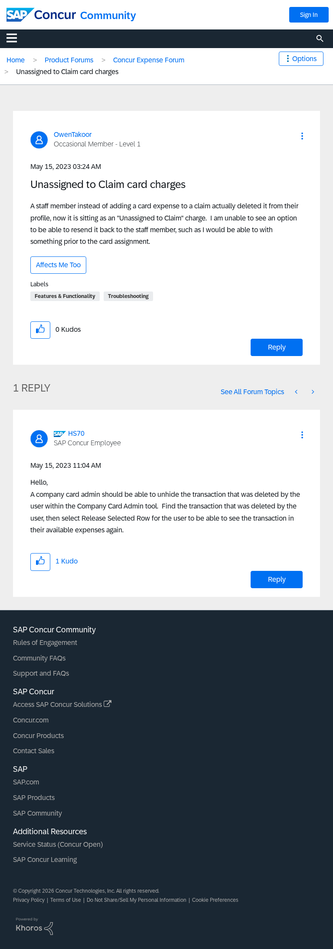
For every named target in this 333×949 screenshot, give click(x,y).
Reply (277, 347)
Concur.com (31, 720)
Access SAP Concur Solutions (58, 704)
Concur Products (38, 735)
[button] (302, 136)
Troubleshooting (128, 296)
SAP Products (34, 797)
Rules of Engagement (45, 642)
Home (16, 60)
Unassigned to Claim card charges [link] (67, 71)
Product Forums (69, 60)
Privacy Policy (29, 900)
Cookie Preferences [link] (215, 900)
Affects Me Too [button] (58, 265)
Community (108, 15)
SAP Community (37, 813)
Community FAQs (39, 658)
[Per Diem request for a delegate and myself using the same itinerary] (312, 392)
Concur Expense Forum (148, 60)
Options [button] (304, 58)
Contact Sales (33, 751)
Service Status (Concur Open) (58, 844)
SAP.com (26, 782)
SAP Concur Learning (45, 859)
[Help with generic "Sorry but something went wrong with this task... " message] (297, 392)
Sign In (309, 14)
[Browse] (16, 37)
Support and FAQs (41, 673)
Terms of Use (65, 900)
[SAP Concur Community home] (41, 15)
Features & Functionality (65, 296)
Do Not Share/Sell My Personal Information (136, 900)
